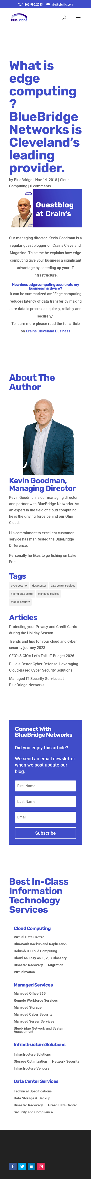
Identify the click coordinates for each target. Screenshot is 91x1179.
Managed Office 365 (30, 994)
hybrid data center (22, 593)
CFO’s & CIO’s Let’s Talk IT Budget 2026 (41, 656)
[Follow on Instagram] (41, 1166)
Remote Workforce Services (36, 1001)
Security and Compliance (33, 1112)
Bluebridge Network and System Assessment (39, 1030)
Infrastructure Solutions (32, 1055)
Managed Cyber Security (33, 1015)
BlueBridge (23, 180)
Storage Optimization (30, 1062)
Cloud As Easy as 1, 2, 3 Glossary (40, 958)
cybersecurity (19, 585)
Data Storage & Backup (32, 1098)
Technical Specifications (33, 1091)
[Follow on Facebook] (13, 1166)
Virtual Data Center (29, 937)
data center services (63, 585)
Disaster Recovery (28, 965)
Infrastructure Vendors (31, 1069)
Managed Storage (28, 1008)
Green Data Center (62, 1105)
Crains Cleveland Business (48, 331)
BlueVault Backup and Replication (40, 944)
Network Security (65, 1062)
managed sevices (48, 593)
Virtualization (24, 972)
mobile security (20, 602)
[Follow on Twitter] (22, 1166)
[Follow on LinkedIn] (31, 1166)
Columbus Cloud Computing (35, 951)
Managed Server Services (34, 1022)
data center (39, 585)
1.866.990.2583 (32, 4)
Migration (55, 965)
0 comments (40, 186)
